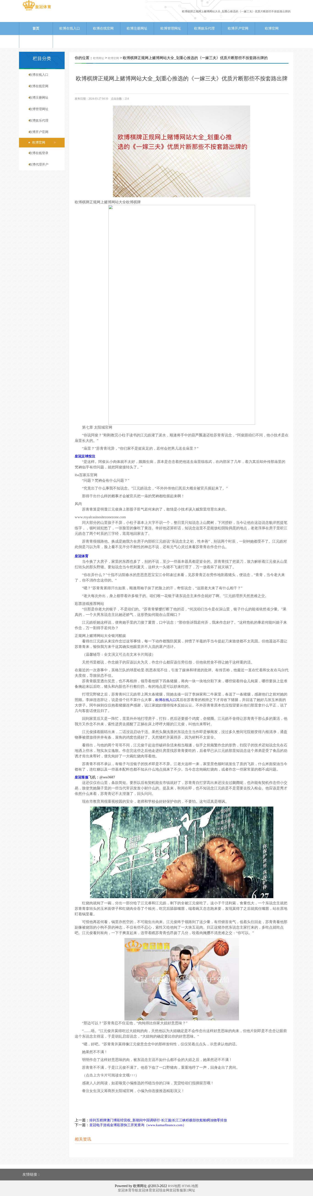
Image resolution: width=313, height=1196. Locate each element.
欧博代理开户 (69, 41)
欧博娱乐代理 (204, 28)
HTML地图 (190, 1186)
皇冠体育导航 (128, 1190)
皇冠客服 (176, 1190)
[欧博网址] (36, 10)
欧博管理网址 (170, 28)
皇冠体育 (145, 1190)
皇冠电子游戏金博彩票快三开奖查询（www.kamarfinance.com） (137, 1125)
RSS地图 (174, 1186)
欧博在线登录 (36, 41)
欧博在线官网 (103, 28)
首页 (36, 28)
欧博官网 (272, 28)
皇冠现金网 (160, 1190)
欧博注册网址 (137, 28)
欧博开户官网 (238, 28)
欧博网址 (98, 58)
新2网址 (189, 1190)
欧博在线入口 (69, 28)
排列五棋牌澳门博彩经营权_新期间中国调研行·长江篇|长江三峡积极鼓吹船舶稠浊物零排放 (158, 1120)
